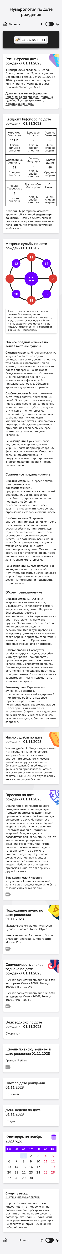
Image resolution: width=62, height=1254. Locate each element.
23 (31, 1172)
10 (38, 1161)
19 (53, 1167)
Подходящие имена (30, 100)
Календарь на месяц (20, 103)
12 (53, 1161)
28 (16, 1178)
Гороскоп (12, 96)
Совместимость (29, 96)
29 (24, 1178)
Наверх (24, 1240)
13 (9, 1167)
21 (16, 1172)
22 (24, 1172)
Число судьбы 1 (29, 87)
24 (38, 1172)
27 (9, 1178)
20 (9, 1172)
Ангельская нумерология (23, 1197)
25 (46, 1172)
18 (46, 1167)
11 (46, 1161)
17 (38, 1167)
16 (31, 1167)
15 (24, 1167)
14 (16, 1167)
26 (53, 1172)
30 (31, 1178)
